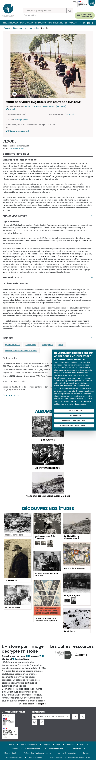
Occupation (31, 344)
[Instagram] (34, 722)
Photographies (21, 119)
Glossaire (70, 744)
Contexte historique (16, 153)
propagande (47, 344)
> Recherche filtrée (29, 15)
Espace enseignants (14, 757)
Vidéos (73, 22)
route (60, 344)
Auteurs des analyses (29, 744)
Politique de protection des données (37, 753)
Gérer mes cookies (35, 757)
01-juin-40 (69, 114)
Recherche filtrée (57, 22)
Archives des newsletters (67, 753)
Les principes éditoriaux (33, 749)
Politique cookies (55, 757)
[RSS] (75, 716)
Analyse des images (15, 215)
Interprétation (12, 277)
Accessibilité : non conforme (79, 757)
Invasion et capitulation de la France (21, 350)
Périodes (40, 22)
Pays (58, 744)
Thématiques (10, 22)
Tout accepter (74, 410)
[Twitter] (82, 716)
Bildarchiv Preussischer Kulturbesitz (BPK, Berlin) (45, 106)
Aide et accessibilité (56, 749)
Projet (82, 744)
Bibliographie (10, 358)
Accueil (7, 28)
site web (12, 109)
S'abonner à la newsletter (86, 15)
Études (11, 744)
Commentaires (11, 394)
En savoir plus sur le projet (31, 704)
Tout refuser (74, 415)
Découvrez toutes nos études (26, 28)
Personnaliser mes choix (74, 420)
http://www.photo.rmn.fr (19, 131)
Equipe (15, 749)
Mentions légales (10, 753)
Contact (86, 753)
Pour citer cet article (14, 381)
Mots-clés (26, 22)
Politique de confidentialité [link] (74, 425)
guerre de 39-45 (12, 344)
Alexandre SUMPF (17, 148)
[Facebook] (42, 722)
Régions (47, 744)
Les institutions (75, 749)
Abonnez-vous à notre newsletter (52, 717)
